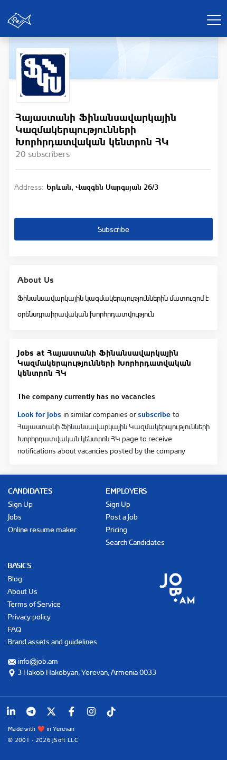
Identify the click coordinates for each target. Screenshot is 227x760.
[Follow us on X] (51, 711)
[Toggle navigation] (214, 19)
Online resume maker (42, 529)
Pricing (116, 529)
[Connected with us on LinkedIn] (11, 711)
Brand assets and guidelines (52, 641)
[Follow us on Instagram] (91, 711)
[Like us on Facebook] (71, 711)
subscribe (155, 413)
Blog (14, 578)
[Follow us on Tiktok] (111, 711)
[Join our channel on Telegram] (31, 711)
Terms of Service (34, 603)
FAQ (14, 629)
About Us (22, 591)
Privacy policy (29, 616)
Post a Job (122, 516)
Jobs (15, 516)
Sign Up (20, 503)
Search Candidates (135, 541)
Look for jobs (40, 413)
